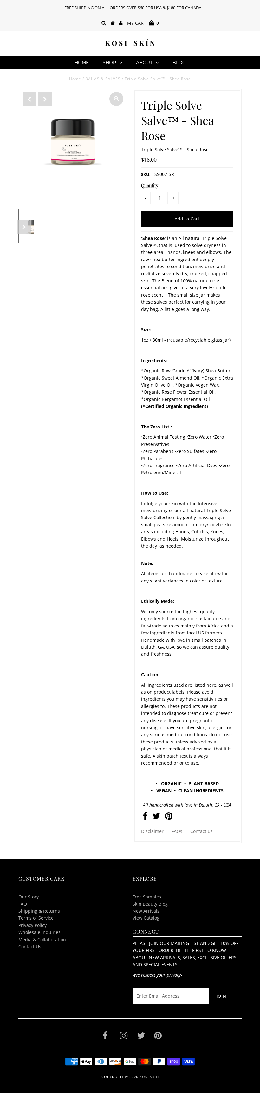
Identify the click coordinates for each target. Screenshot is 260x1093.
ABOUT (144, 63)
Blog (179, 63)
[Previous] (29, 99)
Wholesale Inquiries (39, 932)
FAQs (177, 831)
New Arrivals (146, 911)
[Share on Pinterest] (168, 817)
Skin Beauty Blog (150, 904)
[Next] (45, 99)
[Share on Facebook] (145, 817)
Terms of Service (36, 918)
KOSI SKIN (149, 1076)
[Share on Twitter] (156, 817)
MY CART (143, 23)
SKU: (146, 174)
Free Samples (147, 897)
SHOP (109, 63)
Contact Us (29, 946)
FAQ (22, 904)
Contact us (201, 831)
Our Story (28, 897)
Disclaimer (152, 831)
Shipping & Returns (39, 911)
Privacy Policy (32, 925)
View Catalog (146, 918)
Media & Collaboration (42, 939)
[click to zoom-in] (116, 99)
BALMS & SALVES (102, 78)
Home (82, 63)
